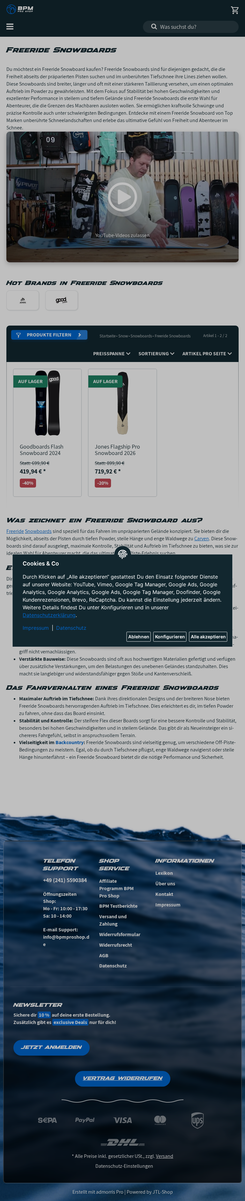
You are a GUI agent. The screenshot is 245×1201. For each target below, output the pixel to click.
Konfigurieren (170, 636)
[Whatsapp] (206, 1186)
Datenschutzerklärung (49, 615)
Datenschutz (71, 628)
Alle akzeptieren (208, 636)
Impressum (36, 628)
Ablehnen (138, 636)
